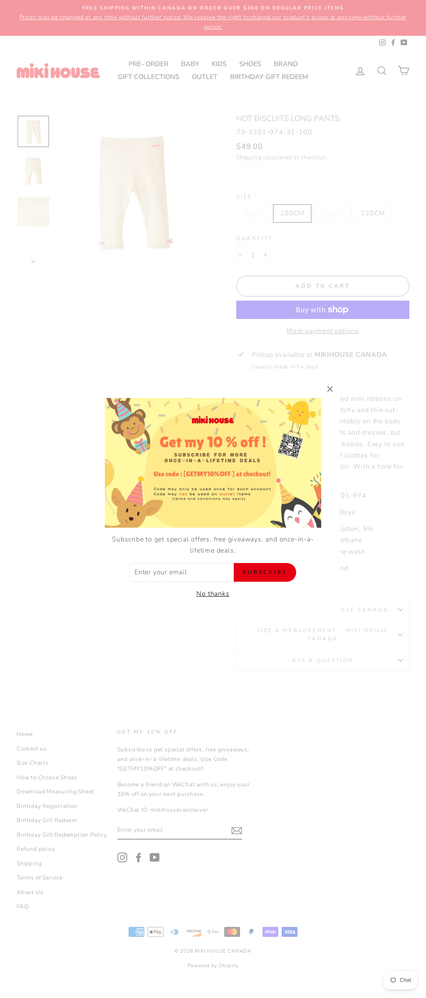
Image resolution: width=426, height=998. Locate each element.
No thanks (212, 593)
